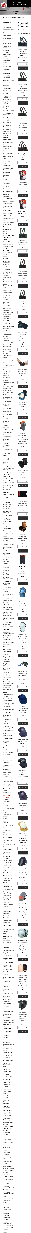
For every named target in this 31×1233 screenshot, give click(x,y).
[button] (23, 8)
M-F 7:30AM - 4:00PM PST (19, 4)
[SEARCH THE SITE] (9, 8)
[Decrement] (19, 64)
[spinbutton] (23, 64)
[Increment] (27, 64)
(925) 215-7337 (17, 2)
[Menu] (28, 8)
